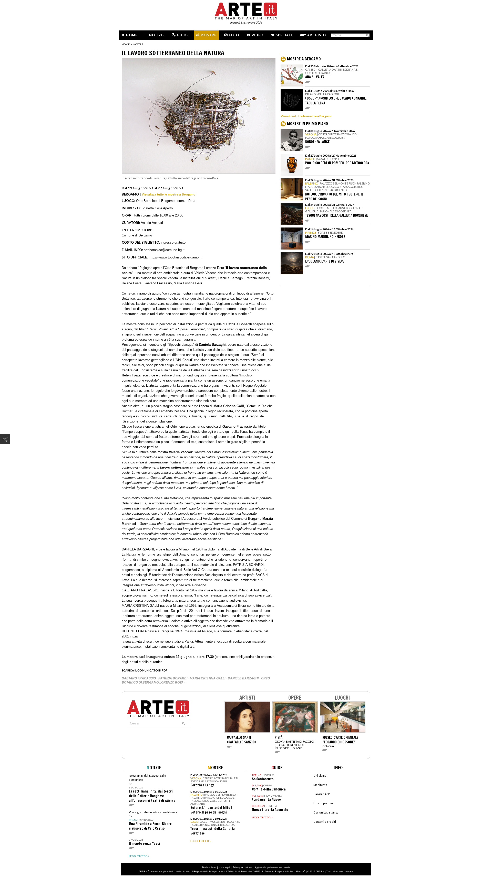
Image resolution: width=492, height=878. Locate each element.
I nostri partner (323, 803)
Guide (183, 35)
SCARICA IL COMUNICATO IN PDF (144, 670)
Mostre (208, 35)
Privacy (237, 867)
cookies (248, 867)
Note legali (224, 867)
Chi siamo (319, 775)
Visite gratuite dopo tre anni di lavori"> (153, 820)
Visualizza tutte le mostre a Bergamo (168, 194)
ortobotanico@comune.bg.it (164, 250)
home (126, 44)
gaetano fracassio (139, 678)
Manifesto (320, 784)
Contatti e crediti (324, 821)
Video (257, 35)
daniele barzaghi (243, 678)
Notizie (157, 35)
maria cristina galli (208, 678)
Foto (234, 35)
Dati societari (209, 867)
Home (131, 35)
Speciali (284, 35)
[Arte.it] (246, 10)
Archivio (316, 35)
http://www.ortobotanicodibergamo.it (175, 257)
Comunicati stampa (326, 812)
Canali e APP (321, 794)
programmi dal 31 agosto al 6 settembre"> (152, 788)
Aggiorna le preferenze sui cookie (272, 867)
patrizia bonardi (173, 678)
